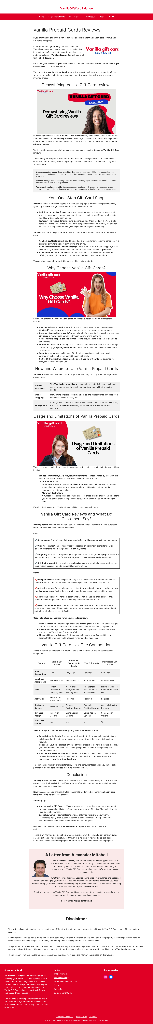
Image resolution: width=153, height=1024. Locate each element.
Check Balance (75, 17)
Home (41, 17)
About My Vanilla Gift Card (66, 981)
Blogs (102, 17)
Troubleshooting (61, 978)
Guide (56, 985)
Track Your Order (61, 974)
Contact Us (90, 17)
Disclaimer (93, 1017)
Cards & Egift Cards (63, 993)
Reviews (57, 970)
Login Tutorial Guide (56, 17)
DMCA (111, 17)
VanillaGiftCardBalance (76, 8)
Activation (58, 989)
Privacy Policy (81, 1017)
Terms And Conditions (64, 1017)
